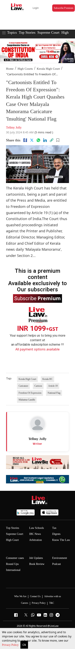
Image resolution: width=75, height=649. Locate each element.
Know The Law (61, 539)
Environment (59, 557)
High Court (12, 539)
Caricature (23, 385)
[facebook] (25, 140)
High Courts (25, 68)
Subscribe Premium (63, 8)
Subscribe (37, 298)
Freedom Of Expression (30, 392)
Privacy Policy (10, 644)
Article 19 (53, 385)
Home (10, 68)
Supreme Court (48, 32)
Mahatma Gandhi (27, 399)
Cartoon (38, 385)
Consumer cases (15, 557)
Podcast (56, 563)
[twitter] (32, 140)
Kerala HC (47, 379)
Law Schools (36, 527)
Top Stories (27, 32)
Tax (54, 527)
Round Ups (12, 563)
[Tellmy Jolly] (37, 424)
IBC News (35, 533)
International (13, 570)
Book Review (36, 563)
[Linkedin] (45, 140)
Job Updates (36, 557)
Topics (12, 32)
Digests (56, 533)
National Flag (54, 392)
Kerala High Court (48, 68)
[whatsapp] (38, 140)
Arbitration (35, 539)
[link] (51, 140)
